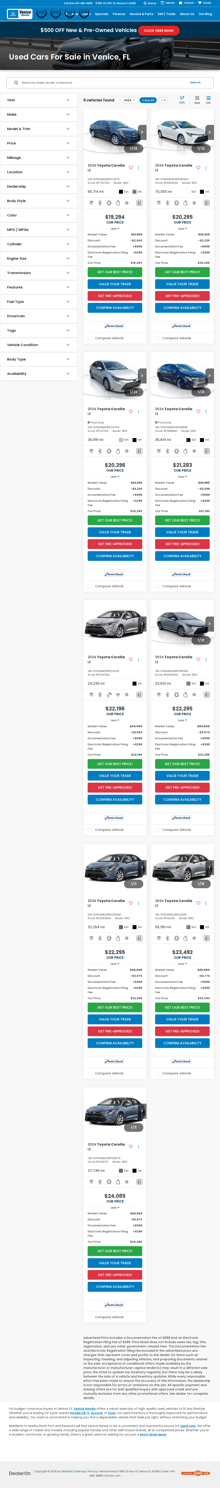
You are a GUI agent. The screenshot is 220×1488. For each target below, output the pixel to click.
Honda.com (113, 1475)
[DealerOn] (20, 1473)
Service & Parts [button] (141, 14)
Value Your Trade (115, 284)
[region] (115, 248)
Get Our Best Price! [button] (115, 272)
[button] (142, 132)
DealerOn (67, 1471)
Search (195, 82)
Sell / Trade (167, 14)
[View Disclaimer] (127, 202)
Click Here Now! (159, 30)
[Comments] (139, 203)
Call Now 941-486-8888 (78, 3)
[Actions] (138, 168)
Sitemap (80, 1471)
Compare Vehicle (109, 338)
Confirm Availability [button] (115, 307)
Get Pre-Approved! (115, 295)
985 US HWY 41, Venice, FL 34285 (116, 3)
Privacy (92, 1471)
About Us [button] (187, 14)
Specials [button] (101, 14)
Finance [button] (119, 14)
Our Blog (205, 14)
